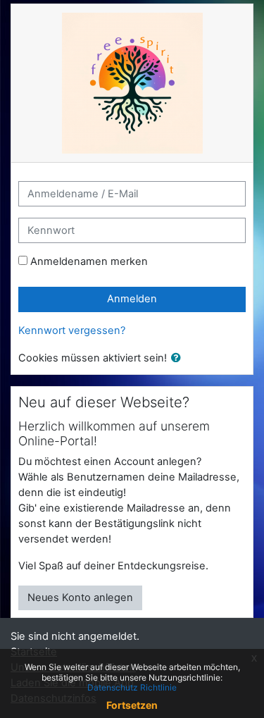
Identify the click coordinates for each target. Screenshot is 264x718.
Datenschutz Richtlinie (132, 687)
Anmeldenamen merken (89, 261)
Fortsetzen (132, 705)
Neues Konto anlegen (80, 597)
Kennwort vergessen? (71, 330)
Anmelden (132, 298)
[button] (179, 358)
